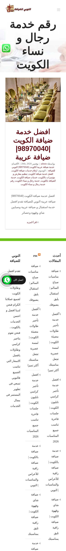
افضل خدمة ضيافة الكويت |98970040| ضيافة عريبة (33, 99)
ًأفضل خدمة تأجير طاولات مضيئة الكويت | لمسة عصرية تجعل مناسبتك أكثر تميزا (33, 337)
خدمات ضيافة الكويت (27, 177)
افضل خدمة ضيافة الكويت (41, 174)
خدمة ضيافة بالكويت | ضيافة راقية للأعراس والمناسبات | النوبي (32, 465)
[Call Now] (7, 280)
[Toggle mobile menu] (59, 10)
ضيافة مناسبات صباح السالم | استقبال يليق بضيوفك (33, 283)
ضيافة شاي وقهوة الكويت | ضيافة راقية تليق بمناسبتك (33, 514)
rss (35, 255)
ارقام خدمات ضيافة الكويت (24, 170)
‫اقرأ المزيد (32, 222)
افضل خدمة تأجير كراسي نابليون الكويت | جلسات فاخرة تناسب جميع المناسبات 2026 (32, 405)
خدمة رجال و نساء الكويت (27, 180)
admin (44, 163)
